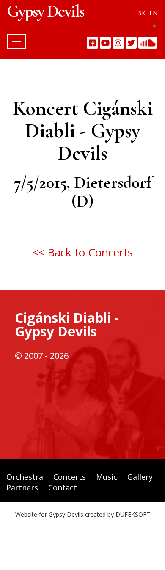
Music (106, 477)
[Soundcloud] (147, 43)
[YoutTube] (105, 43)
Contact (62, 487)
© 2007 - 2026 (42, 355)
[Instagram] (118, 43)
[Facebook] (92, 43)
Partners (22, 487)
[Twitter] (131, 43)
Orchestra (24, 477)
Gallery (140, 477)
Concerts (69, 477)
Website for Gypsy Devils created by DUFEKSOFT (82, 514)
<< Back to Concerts (83, 252)
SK (142, 13)
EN (153, 13)
